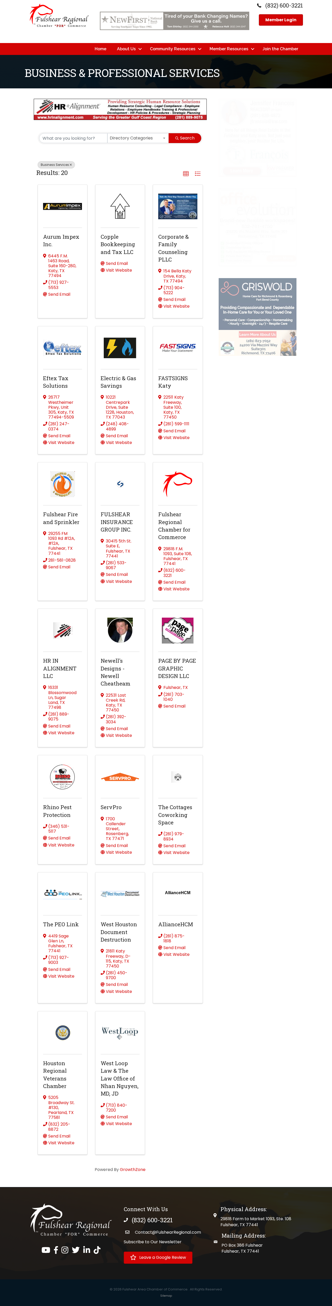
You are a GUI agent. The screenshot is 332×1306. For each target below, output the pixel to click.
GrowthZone (133, 1170)
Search (187, 138)
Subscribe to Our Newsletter (153, 1242)
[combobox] (138, 138)
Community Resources (172, 48)
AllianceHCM (175, 924)
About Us (126, 48)
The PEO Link (61, 924)
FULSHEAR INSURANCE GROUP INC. (117, 522)
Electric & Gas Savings (118, 382)
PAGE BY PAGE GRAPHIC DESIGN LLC (177, 668)
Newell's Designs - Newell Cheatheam (115, 672)
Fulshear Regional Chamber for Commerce (174, 526)
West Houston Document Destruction (119, 932)
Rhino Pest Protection (57, 810)
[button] (186, 174)
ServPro (111, 807)
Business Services (55, 165)
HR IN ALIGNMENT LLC (60, 668)
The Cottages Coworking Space (175, 814)
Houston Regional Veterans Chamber (55, 1075)
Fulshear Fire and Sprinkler (61, 518)
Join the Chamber (280, 48)
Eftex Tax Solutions (55, 382)
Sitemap (166, 1296)
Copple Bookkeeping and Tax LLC (118, 244)
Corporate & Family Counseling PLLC (173, 248)
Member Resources (229, 48)
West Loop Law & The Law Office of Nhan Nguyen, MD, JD (120, 1078)
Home (100, 48)
